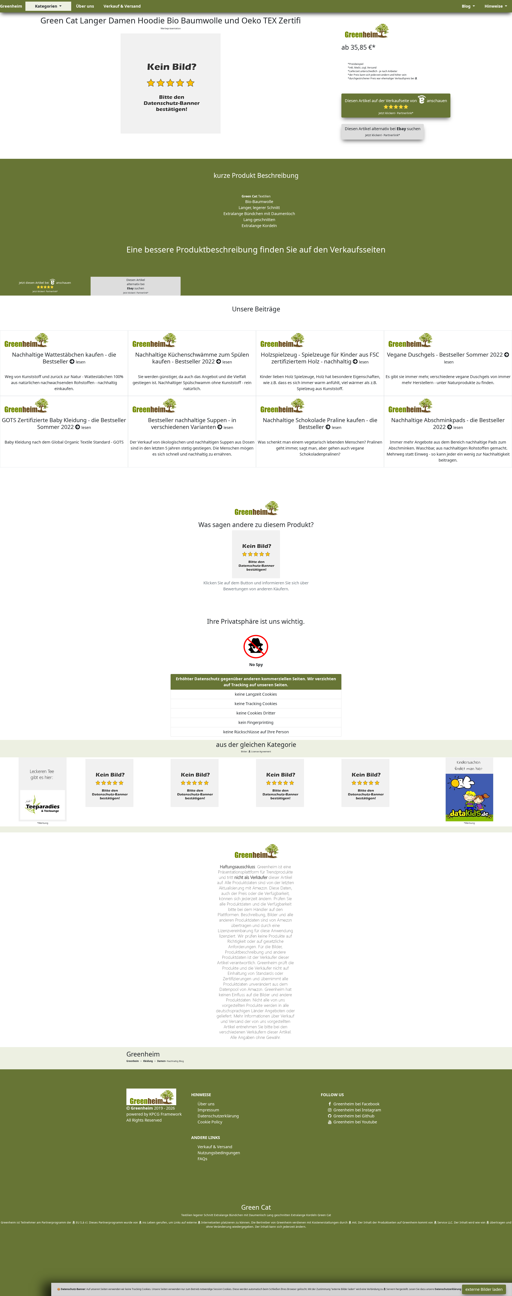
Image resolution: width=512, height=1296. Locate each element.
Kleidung (148, 1061)
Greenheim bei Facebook (356, 1104)
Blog (467, 6)
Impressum (208, 1110)
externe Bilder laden (484, 1289)
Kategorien (46, 6)
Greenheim (11, 6)
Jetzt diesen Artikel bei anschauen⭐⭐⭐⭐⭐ (45, 287)
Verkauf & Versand (122, 6)
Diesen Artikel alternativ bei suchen (382, 131)
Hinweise (494, 6)
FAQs (202, 1158)
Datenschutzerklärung (218, 1116)
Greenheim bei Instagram (356, 1110)
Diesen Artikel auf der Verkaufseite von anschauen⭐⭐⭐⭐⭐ (396, 106)
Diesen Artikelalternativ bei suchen (135, 286)
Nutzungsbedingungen (219, 1152)
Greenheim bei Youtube (354, 1122)
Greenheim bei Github (353, 1116)
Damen (161, 1061)
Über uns (85, 6)
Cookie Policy (210, 1122)
